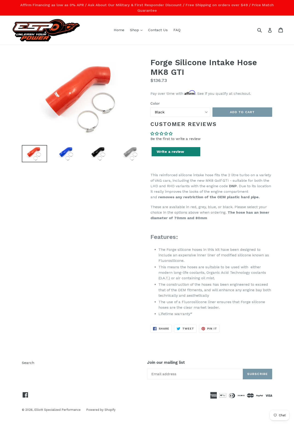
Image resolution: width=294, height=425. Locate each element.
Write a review (170, 151)
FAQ (177, 30)
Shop (137, 30)
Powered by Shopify (101, 409)
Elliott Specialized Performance (58, 409)
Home (119, 30)
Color (155, 103)
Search (28, 363)
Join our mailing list (166, 362)
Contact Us (158, 30)
